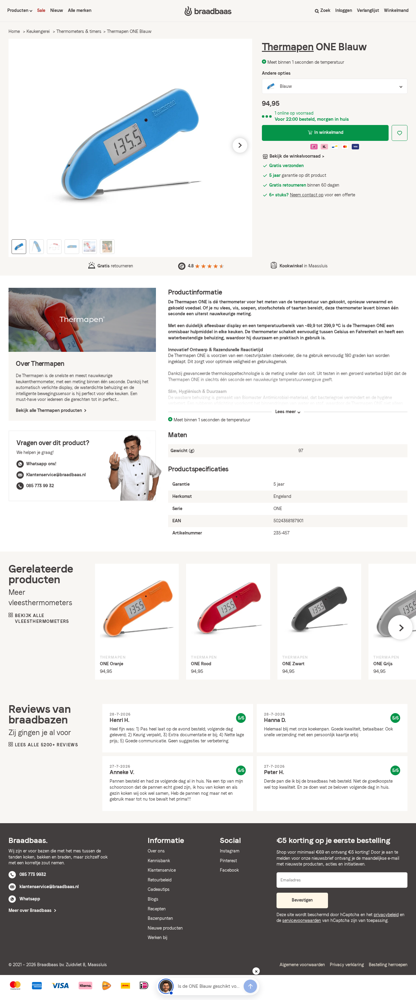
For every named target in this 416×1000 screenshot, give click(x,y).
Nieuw (56, 10)
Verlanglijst (368, 10)
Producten (18, 10)
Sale (41, 10)
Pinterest (228, 860)
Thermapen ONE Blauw (129, 31)
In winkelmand (329, 132)
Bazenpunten (160, 918)
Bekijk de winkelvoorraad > (297, 156)
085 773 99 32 (40, 485)
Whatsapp (29, 898)
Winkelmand (396, 10)
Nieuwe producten (165, 928)
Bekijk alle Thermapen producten (49, 410)
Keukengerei (38, 31)
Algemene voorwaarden (302, 964)
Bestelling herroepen (388, 964)
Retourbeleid (159, 879)
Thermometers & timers (78, 31)
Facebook (229, 870)
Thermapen (288, 47)
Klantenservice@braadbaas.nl (56, 474)
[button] (20, 145)
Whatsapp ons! (41, 463)
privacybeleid (386, 914)
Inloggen (343, 10)
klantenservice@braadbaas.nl (49, 886)
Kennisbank (159, 860)
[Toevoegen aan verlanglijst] (399, 133)
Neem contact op (306, 194)
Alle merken (79, 10)
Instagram (229, 850)
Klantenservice (162, 870)
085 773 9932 (32, 874)
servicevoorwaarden (301, 920)
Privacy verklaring (347, 964)
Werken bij (157, 937)
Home (14, 31)
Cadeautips (159, 889)
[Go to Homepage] (208, 11)
